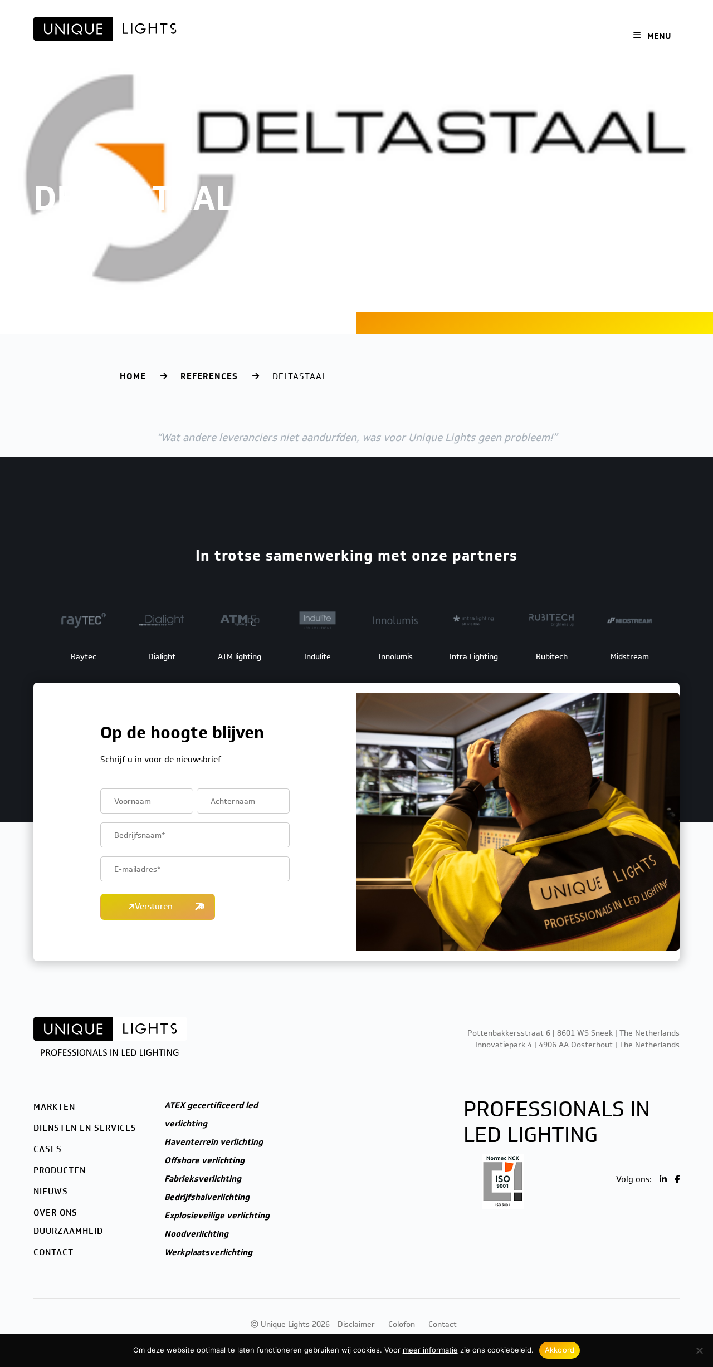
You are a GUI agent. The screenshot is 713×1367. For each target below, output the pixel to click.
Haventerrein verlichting (213, 1142)
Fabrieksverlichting (202, 1179)
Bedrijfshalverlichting (207, 1197)
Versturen (154, 906)
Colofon (401, 1324)
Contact (549, 36)
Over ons (507, 36)
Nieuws (468, 36)
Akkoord (560, 1349)
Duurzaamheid (68, 1231)
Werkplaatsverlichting (208, 1252)
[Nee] (699, 1350)
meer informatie (430, 1349)
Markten (258, 36)
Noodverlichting (196, 1234)
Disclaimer (356, 1324)
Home (133, 376)
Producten (425, 36)
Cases (384, 36)
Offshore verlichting (204, 1160)
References (209, 376)
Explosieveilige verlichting (217, 1215)
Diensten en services (324, 36)
